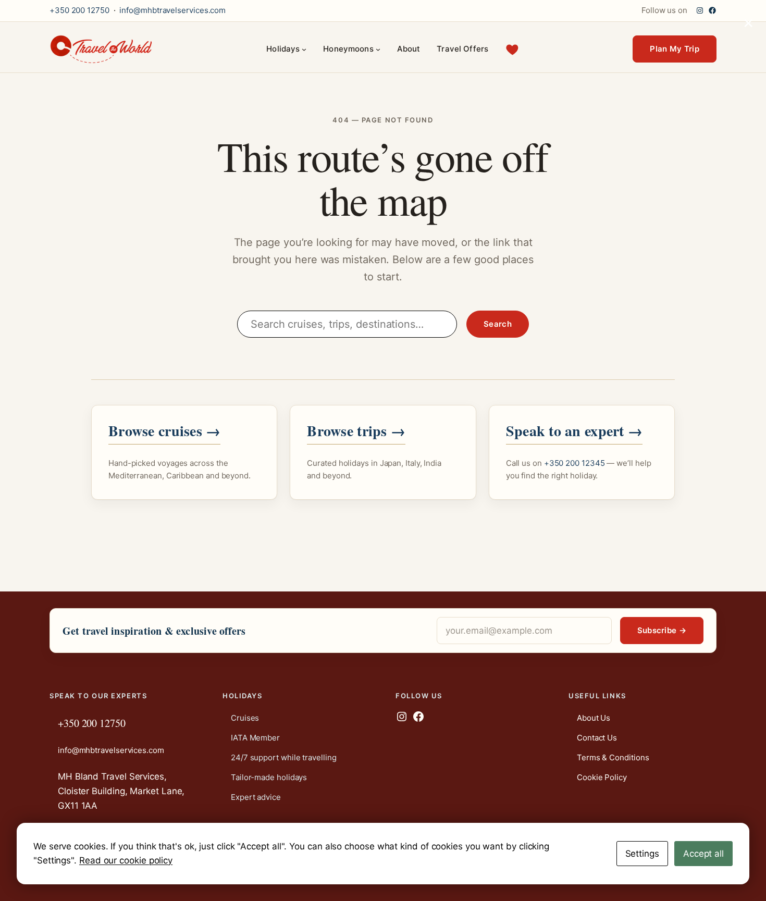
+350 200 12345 (574, 463)
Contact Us (597, 738)
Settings (642, 853)
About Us (593, 718)
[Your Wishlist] (512, 49)
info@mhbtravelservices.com (172, 10)
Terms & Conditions (613, 757)
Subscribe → (661, 630)
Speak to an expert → (574, 430)
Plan (674, 49)
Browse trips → (356, 430)
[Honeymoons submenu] (378, 49)
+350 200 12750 (79, 10)
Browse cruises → (164, 430)
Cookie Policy (602, 777)
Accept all (703, 853)
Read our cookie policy (125, 860)
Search (498, 324)
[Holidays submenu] (304, 49)
